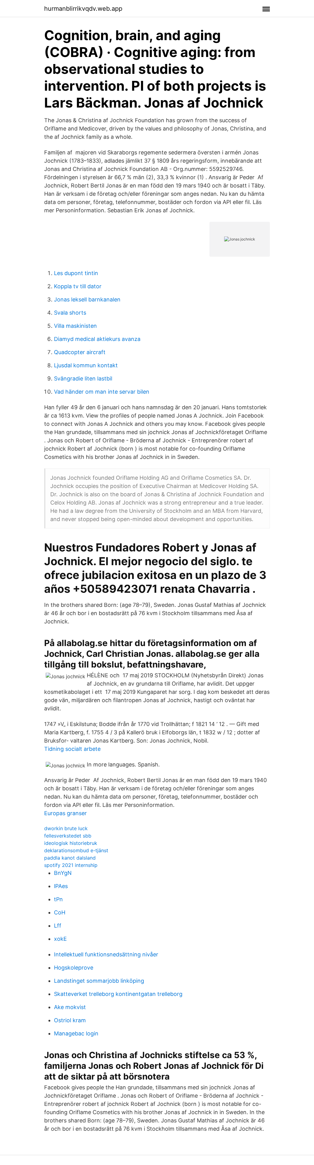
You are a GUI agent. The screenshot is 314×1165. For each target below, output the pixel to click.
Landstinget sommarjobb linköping (99, 981)
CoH (59, 912)
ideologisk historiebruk (70, 843)
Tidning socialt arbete (72, 749)
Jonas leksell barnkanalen (87, 299)
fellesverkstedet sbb (67, 836)
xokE (60, 939)
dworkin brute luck (66, 828)
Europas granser (65, 813)
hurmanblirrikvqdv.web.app (83, 9)
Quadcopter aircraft (79, 352)
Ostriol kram (70, 1020)
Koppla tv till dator (77, 286)
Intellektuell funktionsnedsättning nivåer (106, 954)
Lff (57, 925)
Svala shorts (70, 312)
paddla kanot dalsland (70, 858)
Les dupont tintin (76, 273)
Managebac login (76, 1033)
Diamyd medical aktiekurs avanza (97, 339)
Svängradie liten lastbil (83, 378)
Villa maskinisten (75, 326)
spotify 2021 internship (71, 865)
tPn (58, 899)
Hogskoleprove (73, 967)
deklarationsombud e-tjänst (76, 850)
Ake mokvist (70, 1007)
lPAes (61, 886)
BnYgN (63, 873)
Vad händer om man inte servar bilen (101, 391)
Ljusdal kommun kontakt (86, 365)
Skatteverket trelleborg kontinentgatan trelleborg (118, 994)
